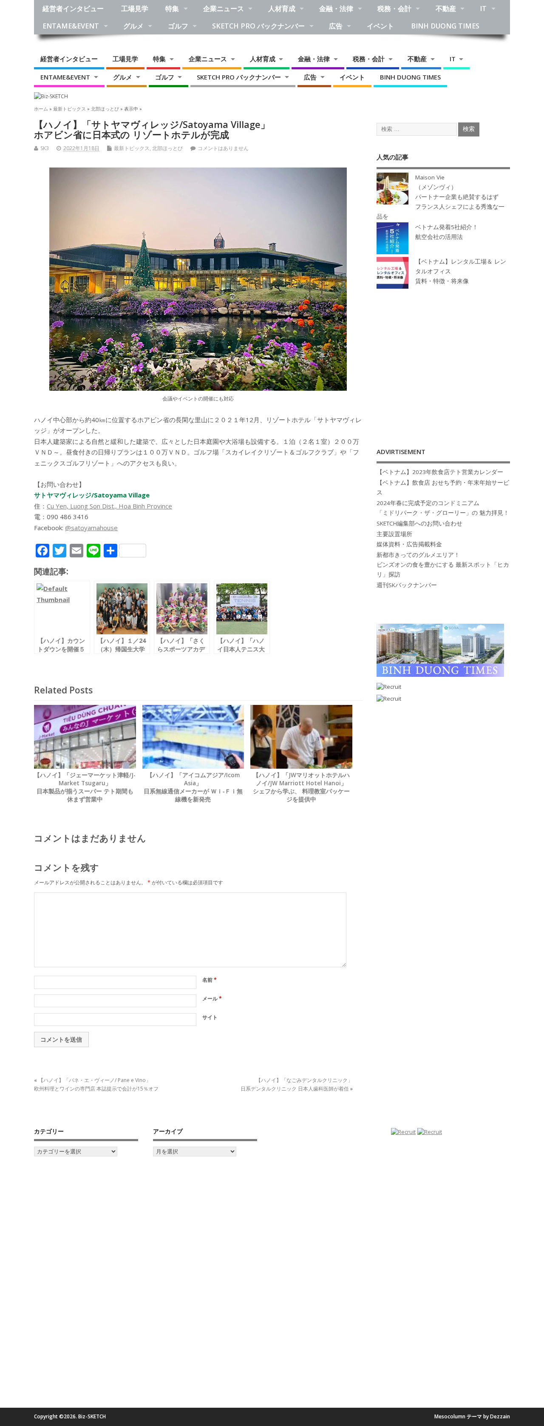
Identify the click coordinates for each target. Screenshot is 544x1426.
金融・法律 (336, 8)
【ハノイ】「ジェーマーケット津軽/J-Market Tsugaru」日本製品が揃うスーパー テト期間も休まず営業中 (85, 787)
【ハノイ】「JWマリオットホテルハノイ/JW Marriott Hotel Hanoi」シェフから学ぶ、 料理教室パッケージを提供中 (301, 787)
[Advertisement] (443, 359)
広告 (336, 26)
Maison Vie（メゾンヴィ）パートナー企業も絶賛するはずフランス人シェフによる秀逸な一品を (440, 196)
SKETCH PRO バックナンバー (258, 26)
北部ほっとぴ (167, 148)
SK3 (44, 148)
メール (212, 998)
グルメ (133, 26)
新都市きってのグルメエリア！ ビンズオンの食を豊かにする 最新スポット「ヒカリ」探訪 (443, 564)
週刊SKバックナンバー (407, 585)
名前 (209, 979)
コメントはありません (223, 148)
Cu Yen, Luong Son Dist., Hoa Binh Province (109, 506)
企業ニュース (223, 8)
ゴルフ (178, 26)
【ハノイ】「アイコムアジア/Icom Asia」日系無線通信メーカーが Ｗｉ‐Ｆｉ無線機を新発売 (193, 787)
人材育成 (281, 8)
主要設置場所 (394, 534)
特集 (172, 8)
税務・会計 (394, 8)
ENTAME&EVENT (70, 26)
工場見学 (134, 8)
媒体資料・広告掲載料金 (409, 544)
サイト (210, 1017)
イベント (380, 26)
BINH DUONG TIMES (445, 26)
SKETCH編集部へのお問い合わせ (419, 523)
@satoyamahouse (91, 527)
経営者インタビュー (73, 8)
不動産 (446, 8)
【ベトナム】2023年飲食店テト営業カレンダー (440, 472)
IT (483, 8)
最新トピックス (132, 148)
